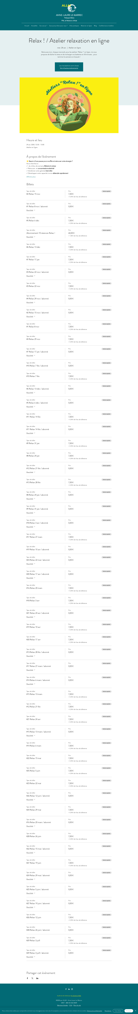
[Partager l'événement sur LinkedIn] (37, 978)
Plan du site (77, 1005)
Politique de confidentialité (94, 1011)
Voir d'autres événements (69, 68)
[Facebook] (66, 989)
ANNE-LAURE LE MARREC (69, 15)
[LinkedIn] (69, 989)
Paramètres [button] (108, 1011)
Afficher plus (31, 177)
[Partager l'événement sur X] (32, 978)
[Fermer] (135, 1010)
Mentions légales (62, 1005)
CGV (70, 1005)
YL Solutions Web (76, 995)
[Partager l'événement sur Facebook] (27, 978)
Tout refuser (118, 1011)
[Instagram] (72, 989)
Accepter (128, 1011)
